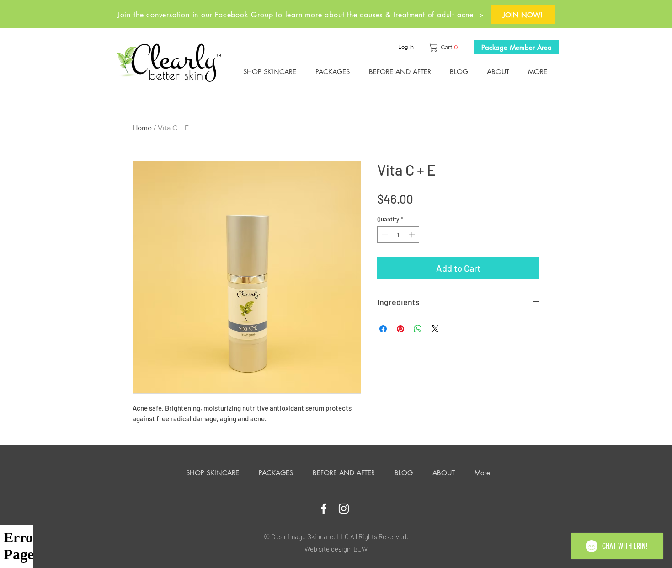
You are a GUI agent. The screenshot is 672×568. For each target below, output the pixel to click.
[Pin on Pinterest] (400, 328)
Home (142, 128)
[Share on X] (435, 328)
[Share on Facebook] (383, 328)
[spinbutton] (398, 234)
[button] (445, 47)
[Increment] (412, 234)
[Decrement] (384, 234)
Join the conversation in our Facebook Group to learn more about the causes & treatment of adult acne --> (300, 15)
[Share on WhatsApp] (417, 328)
